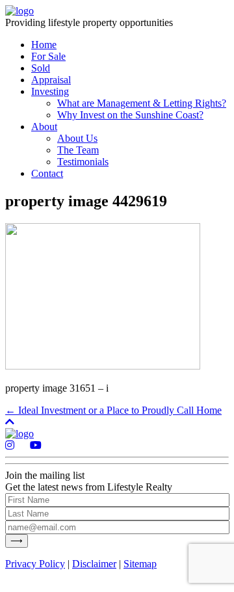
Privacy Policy (35, 563)
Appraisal (51, 79)
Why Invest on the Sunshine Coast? (130, 114)
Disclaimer (94, 563)
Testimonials (83, 161)
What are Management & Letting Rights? (141, 103)
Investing (50, 91)
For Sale (48, 56)
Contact (47, 173)
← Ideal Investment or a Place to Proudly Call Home (113, 410)
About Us (77, 138)
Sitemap (140, 563)
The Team (78, 149)
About (44, 126)
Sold (40, 68)
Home (44, 44)
